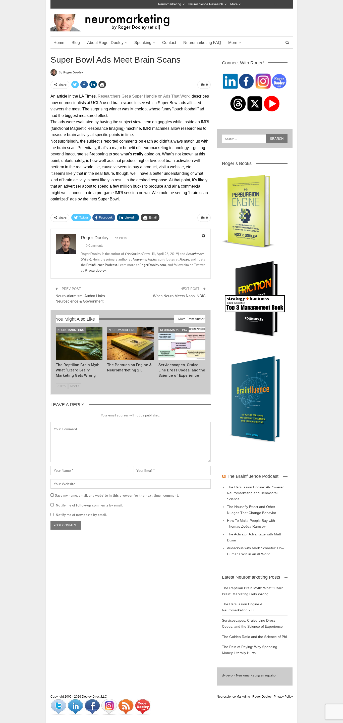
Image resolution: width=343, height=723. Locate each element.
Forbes (184, 259)
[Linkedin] (75, 706)
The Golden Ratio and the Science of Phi (254, 637)
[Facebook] (92, 706)
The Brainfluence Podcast (252, 476)
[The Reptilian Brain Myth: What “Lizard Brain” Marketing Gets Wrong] (79, 343)
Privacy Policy (283, 696)
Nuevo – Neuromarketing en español (249, 675)
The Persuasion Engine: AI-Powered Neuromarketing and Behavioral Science (255, 493)
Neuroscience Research (205, 4)
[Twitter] (58, 706)
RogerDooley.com (153, 265)
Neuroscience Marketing (233, 696)
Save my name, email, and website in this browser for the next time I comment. (117, 495)
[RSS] (126, 706)
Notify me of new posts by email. (81, 515)
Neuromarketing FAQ (202, 42)
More (234, 4)
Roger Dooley (261, 696)
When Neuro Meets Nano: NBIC (179, 296)
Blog (76, 42)
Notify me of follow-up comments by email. (89, 505)
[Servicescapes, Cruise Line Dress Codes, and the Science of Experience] (181, 343)
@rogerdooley (95, 270)
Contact (169, 42)
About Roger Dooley (105, 42)
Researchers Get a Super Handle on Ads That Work (144, 96)
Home (58, 42)
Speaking (142, 42)
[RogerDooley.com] (143, 706)
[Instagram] (109, 706)
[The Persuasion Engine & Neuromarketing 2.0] (130, 343)
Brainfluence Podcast (101, 265)
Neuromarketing (169, 4)
